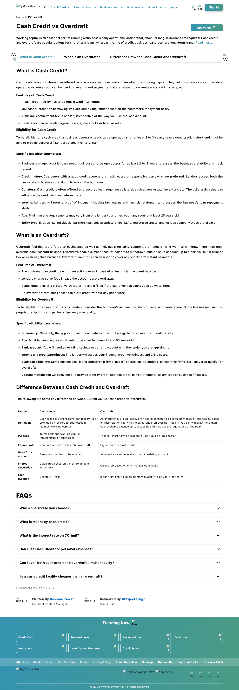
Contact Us (165, 662)
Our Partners (66, 662)
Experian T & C (213, 662)
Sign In (214, 7)
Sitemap (147, 662)
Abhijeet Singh (133, 599)
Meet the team (43, 662)
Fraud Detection (126, 662)
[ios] (171, 674)
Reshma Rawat (62, 599)
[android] (138, 674)
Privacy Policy (102, 662)
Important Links (188, 662)
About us (22, 662)
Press (83, 662)
